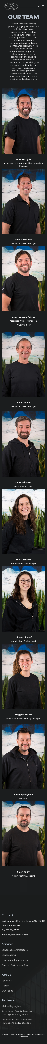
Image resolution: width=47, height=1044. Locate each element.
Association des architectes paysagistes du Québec (17, 1013)
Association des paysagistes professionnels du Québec (17, 1021)
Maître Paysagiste (11, 1006)
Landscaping (9, 955)
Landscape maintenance (15, 960)
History (5, 985)
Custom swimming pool (15, 965)
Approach (7, 980)
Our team (7, 990)
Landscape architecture (15, 950)
